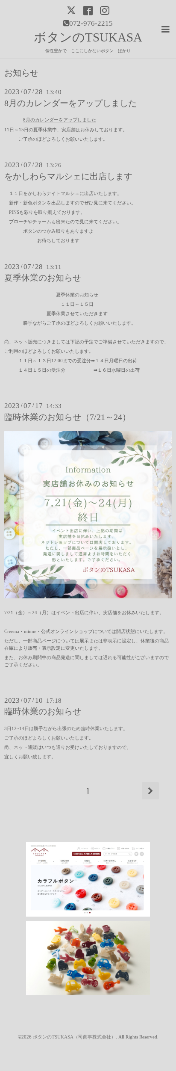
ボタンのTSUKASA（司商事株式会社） (74, 1037)
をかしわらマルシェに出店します (68, 176)
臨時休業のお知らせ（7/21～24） (67, 417)
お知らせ (21, 73)
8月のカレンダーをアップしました (70, 103)
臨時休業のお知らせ (42, 711)
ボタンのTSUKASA (88, 37)
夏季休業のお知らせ (42, 277)
